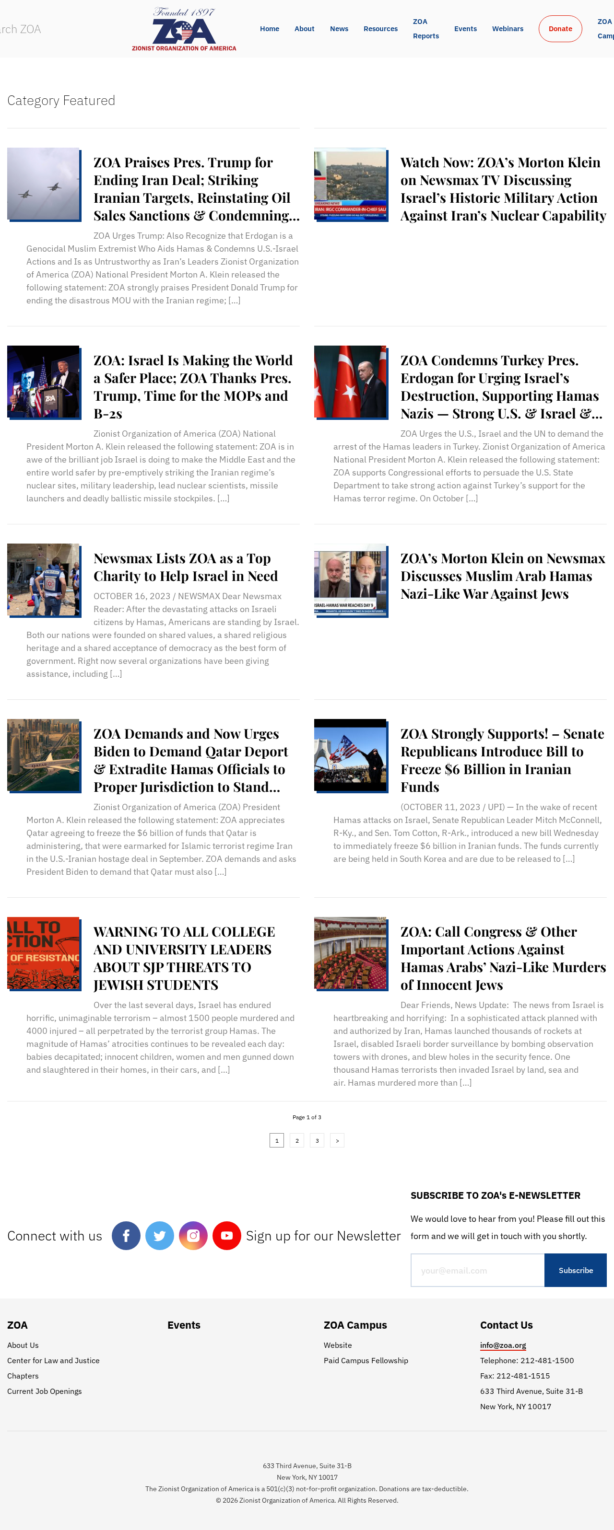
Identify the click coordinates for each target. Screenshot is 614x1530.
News (339, 28)
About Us (23, 1345)
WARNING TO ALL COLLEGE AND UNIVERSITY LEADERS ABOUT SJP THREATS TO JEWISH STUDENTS (184, 957)
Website (338, 1345)
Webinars (507, 28)
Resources (381, 28)
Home (269, 28)
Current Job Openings (44, 1391)
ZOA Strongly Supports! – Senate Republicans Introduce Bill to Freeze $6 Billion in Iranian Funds (502, 759)
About (305, 28)
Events (465, 28)
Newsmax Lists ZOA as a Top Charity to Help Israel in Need (186, 566)
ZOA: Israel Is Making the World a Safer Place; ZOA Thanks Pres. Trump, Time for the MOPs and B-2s (193, 386)
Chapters (23, 1375)
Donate (560, 28)
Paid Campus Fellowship (366, 1360)
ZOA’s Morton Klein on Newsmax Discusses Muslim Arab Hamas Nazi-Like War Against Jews (503, 575)
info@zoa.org (503, 1345)
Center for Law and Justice (53, 1360)
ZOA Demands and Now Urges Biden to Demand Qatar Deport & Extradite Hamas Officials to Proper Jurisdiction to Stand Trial (191, 759)
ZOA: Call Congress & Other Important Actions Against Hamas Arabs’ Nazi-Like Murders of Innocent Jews (503, 957)
